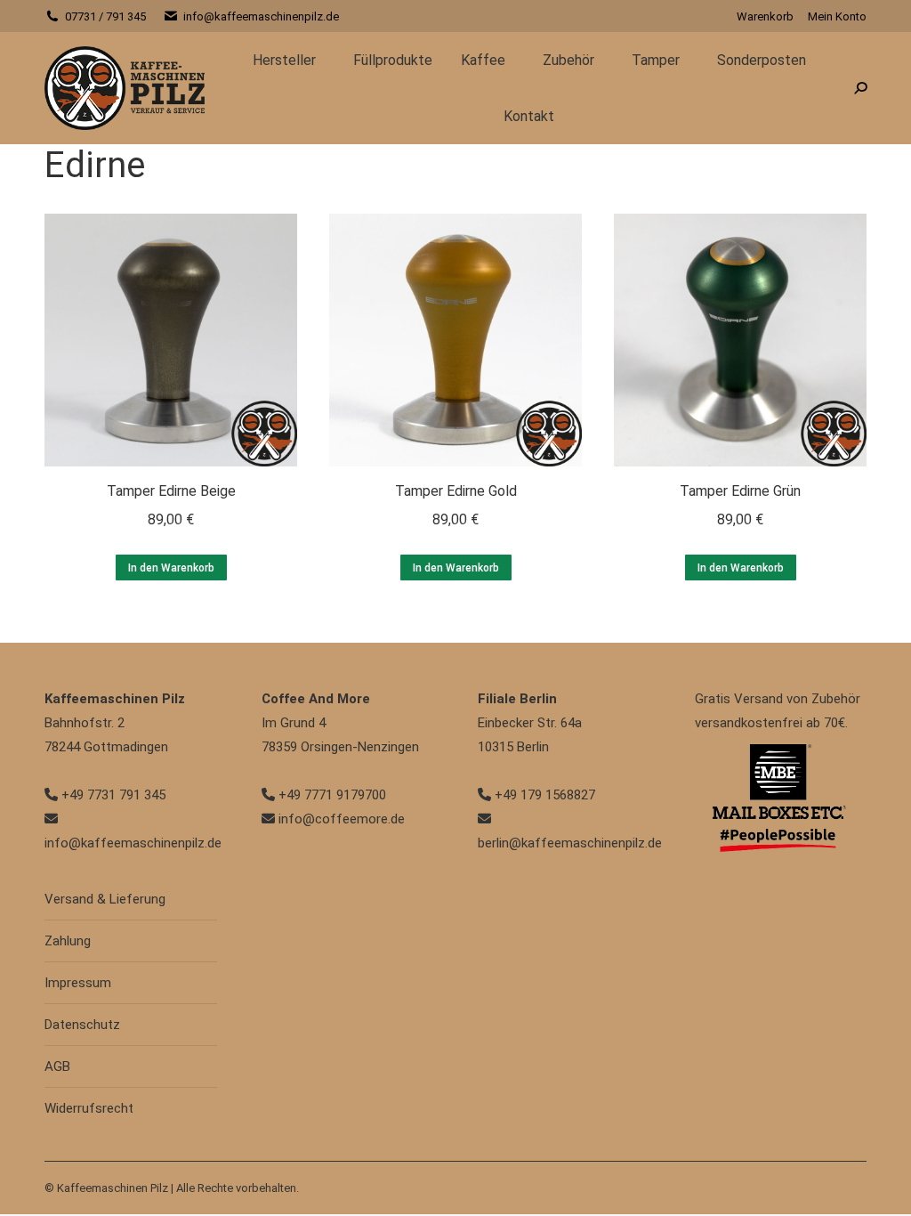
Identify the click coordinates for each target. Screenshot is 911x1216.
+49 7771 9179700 (330, 795)
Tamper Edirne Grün (740, 490)
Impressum (77, 983)
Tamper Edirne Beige (171, 490)
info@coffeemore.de (340, 819)
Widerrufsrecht (88, 1108)
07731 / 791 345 (105, 16)
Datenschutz (82, 1025)
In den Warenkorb (171, 568)
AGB (57, 1066)
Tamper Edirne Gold (456, 490)
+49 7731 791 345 (111, 795)
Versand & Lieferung (104, 899)
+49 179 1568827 (543, 795)
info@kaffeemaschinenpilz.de (261, 16)
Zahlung (67, 941)
